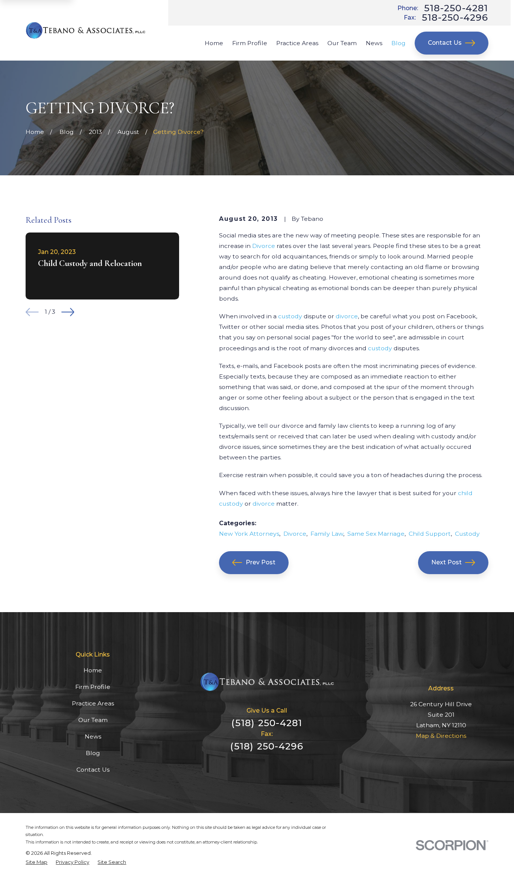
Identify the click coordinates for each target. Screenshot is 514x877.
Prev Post (260, 562)
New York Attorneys (249, 533)
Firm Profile (92, 686)
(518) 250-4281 (266, 722)
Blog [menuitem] (398, 43)
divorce (347, 316)
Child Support (430, 533)
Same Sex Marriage (376, 533)
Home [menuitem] (214, 43)
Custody (467, 533)
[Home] (86, 30)
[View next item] (68, 312)
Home (93, 670)
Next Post (446, 562)
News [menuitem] (374, 43)
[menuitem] (36, 862)
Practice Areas (93, 703)
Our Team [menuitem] (342, 43)
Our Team (93, 719)
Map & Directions (441, 735)
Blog (93, 753)
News (93, 736)
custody (290, 316)
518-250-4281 (456, 8)
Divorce (263, 245)
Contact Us (445, 42)
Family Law (326, 533)
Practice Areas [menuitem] (297, 43)
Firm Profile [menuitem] (249, 43)
